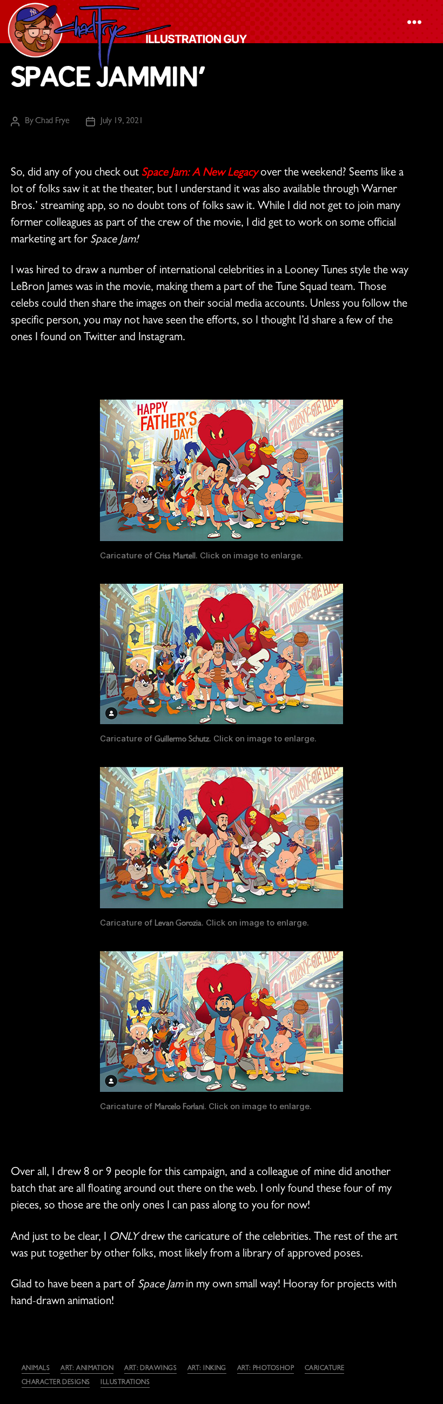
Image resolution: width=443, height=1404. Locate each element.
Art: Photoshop (265, 1369)
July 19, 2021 (121, 121)
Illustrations (125, 1383)
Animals (36, 1369)
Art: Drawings (150, 1369)
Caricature (324, 1369)
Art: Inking (206, 1369)
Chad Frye (52, 121)
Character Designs (56, 1383)
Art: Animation (87, 1369)
